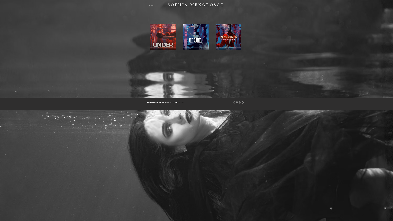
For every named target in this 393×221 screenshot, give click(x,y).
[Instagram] (240, 102)
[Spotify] (234, 102)
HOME (151, 5)
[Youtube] (243, 102)
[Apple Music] (237, 102)
